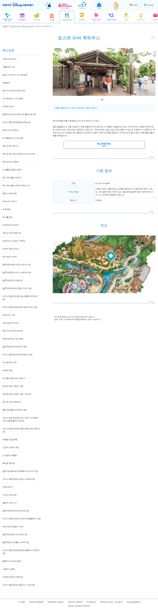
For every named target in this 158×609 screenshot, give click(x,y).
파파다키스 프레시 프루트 (13, 241)
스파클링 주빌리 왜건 (11, 170)
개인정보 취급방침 (36, 602)
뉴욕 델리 (6, 209)
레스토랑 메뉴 (104, 144)
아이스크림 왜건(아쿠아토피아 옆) (17, 354)
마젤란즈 (6, 83)
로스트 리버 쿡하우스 (11, 402)
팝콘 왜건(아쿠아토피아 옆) (14, 347)
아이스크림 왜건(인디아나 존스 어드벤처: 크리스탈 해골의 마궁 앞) (20, 419)
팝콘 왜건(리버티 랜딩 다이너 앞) (16, 288)
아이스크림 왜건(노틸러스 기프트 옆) (18, 585)
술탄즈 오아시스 (9, 503)
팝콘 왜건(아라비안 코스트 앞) (15, 511)
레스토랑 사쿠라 (9, 257)
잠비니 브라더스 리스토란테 (14, 75)
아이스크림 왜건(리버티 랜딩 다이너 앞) (19, 307)
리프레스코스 (8, 106)
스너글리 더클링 (9, 455)
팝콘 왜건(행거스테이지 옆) (14, 410)
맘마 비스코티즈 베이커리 (13, 91)
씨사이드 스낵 (8, 315)
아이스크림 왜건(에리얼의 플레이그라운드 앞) (21, 551)
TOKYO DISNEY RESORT (18, 5)
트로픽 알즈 (7, 370)
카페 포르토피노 (9, 59)
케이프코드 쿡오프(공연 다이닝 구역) (18, 154)
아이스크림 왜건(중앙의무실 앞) (16, 122)
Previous (59, 72)
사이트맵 (21, 602)
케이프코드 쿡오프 (10, 146)
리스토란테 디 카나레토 (12, 98)
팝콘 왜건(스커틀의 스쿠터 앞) (15, 542)
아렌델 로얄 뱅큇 (9, 439)
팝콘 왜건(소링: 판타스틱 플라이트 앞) (19, 114)
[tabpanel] (104, 73)
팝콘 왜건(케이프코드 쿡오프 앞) (16, 265)
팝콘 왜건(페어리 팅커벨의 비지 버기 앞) (20, 471)
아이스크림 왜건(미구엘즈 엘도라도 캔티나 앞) (21, 430)
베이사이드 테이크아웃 (12, 331)
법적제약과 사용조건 (56, 602)
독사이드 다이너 (9, 201)
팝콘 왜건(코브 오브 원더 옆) (14, 534)
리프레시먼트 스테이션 (12, 577)
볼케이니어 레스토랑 (11, 561)
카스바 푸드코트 (9, 495)
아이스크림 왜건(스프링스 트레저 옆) (18, 479)
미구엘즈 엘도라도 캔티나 (13, 378)
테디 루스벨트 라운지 (11, 178)
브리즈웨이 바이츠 (10, 323)
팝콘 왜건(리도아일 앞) (12, 280)
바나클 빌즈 (7, 217)
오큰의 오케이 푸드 (10, 447)
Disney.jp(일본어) (133, 602)
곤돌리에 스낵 (8, 67)
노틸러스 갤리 (8, 569)
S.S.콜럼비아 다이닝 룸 (12, 138)
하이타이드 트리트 (10, 225)
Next (149, 72)
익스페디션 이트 (9, 362)
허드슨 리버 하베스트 (11, 233)
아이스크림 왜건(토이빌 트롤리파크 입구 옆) (20, 297)
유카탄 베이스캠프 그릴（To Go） (17, 394)
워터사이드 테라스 (10, 130)
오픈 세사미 (7, 487)
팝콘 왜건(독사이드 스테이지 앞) (16, 272)
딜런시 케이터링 (9, 193)
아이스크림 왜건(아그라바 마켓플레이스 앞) (21, 519)
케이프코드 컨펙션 (10, 162)
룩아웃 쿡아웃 (8, 463)
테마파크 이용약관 (75, 602)
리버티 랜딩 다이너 (10, 249)
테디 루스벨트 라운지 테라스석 (16, 185)
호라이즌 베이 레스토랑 (12, 339)
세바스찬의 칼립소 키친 (12, 526)
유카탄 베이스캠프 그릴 (12, 386)
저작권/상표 (91, 602)
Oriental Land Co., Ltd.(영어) (111, 602)
